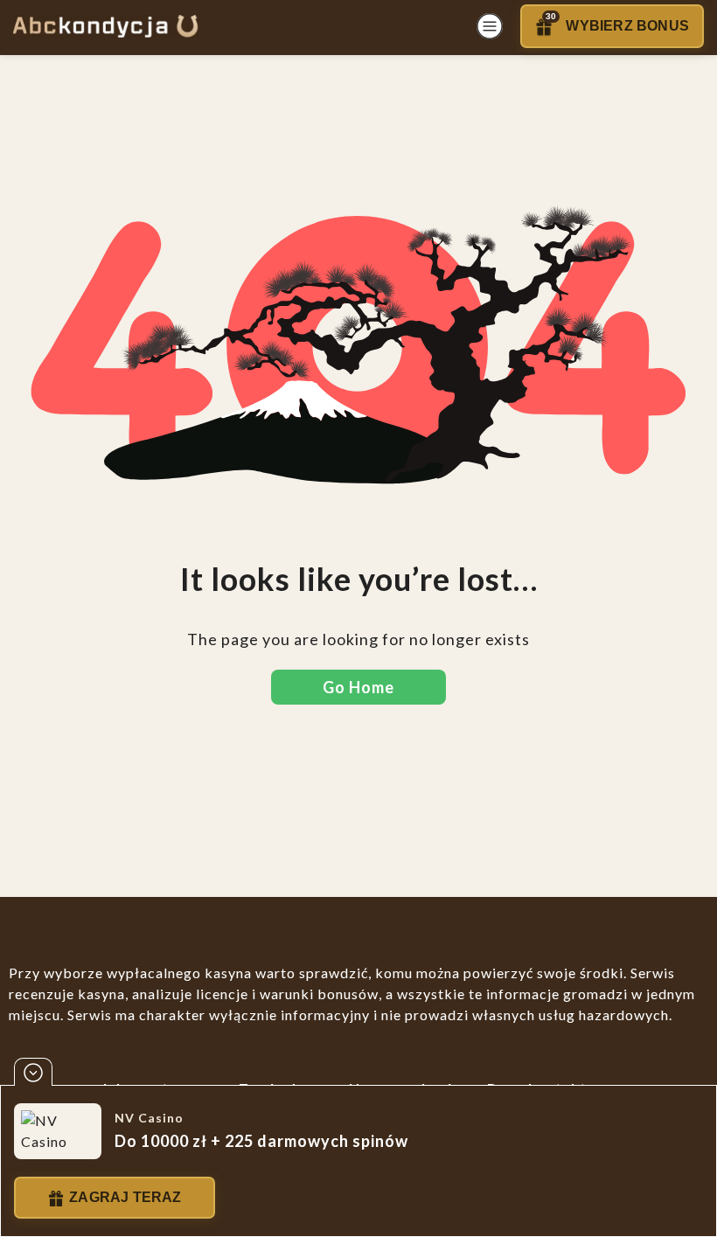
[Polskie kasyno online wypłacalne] (105, 26)
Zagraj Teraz (125, 1197)
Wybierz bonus (617, 22)
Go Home (358, 687)
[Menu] (490, 26)
